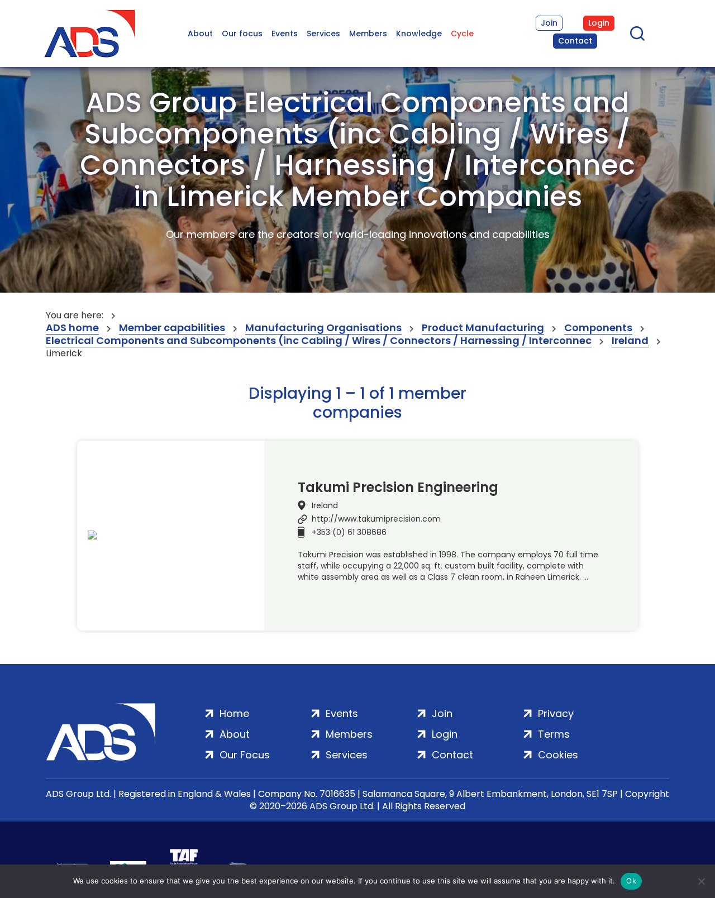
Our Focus (245, 755)
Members (368, 33)
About (200, 33)
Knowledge (419, 33)
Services (323, 33)
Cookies (558, 755)
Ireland (630, 341)
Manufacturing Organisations (323, 328)
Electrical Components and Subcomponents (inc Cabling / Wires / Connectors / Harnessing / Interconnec (319, 341)
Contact (575, 40)
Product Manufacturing (483, 328)
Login (598, 22)
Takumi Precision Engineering (398, 487)
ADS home (72, 328)
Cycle (462, 33)
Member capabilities (172, 328)
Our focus (242, 33)
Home (234, 713)
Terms (554, 734)
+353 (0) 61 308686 (349, 532)
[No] (701, 881)
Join (549, 22)
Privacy (556, 713)
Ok (631, 880)
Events (284, 33)
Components (598, 328)
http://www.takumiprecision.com (376, 518)
